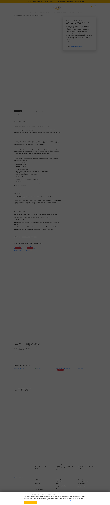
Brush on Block (19, 15)
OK (31, 502)
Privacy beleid (80, 487)
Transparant (80, 46)
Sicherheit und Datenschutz (62, 486)
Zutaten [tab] (25, 111)
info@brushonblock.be (39, 489)
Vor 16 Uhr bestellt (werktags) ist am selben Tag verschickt (40, 1)
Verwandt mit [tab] (17, 114)
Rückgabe (58, 483)
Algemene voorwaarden (82, 486)
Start (14, 15)
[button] (94, 6)
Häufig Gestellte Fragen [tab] (45, 111)
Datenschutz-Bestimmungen (66, 500)
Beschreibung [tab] (18, 111)
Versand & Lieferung (60, 485)
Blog (57, 488)
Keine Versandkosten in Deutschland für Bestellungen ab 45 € (70, 1)
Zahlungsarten (59, 481)
